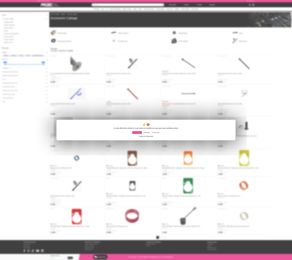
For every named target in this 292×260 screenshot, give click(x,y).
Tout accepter (137, 132)
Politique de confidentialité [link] (146, 136)
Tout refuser (146, 132)
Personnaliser (156, 132)
